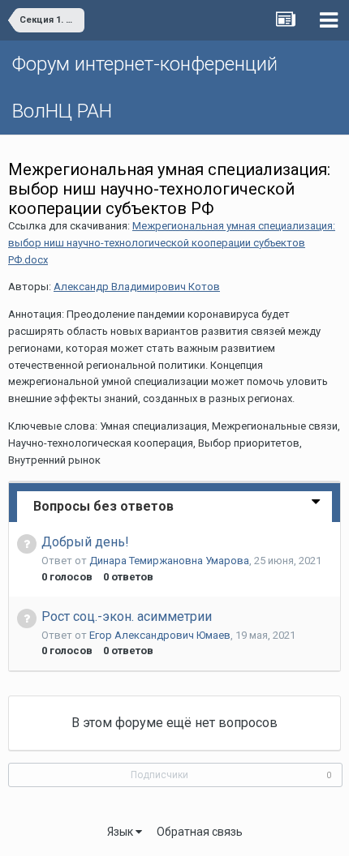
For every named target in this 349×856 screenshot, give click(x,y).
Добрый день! (85, 542)
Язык (121, 831)
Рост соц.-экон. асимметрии (126, 616)
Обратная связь (200, 831)
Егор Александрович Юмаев (160, 635)
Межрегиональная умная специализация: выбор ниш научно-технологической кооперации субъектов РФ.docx (171, 243)
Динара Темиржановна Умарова (169, 560)
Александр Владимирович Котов (137, 286)
